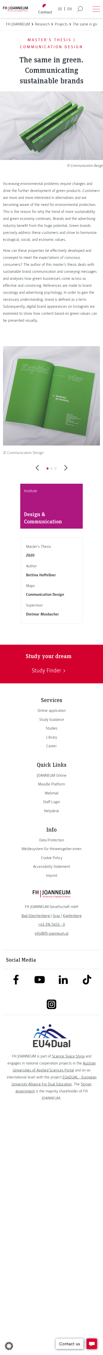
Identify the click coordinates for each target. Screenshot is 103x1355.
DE (60, 8)
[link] (51, 710)
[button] (47, 468)
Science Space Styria (68, 1056)
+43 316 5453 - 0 (51, 924)
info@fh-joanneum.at (51, 933)
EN (69, 8)
